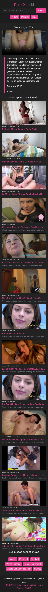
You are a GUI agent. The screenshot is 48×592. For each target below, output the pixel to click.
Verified (35, 559)
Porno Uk (23, 559)
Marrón (12, 559)
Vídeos (14, 17)
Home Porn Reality (33, 564)
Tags (34, 17)
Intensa (37, 569)
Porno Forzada (13, 564)
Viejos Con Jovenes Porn (19, 569)
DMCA (28, 588)
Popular (25, 17)
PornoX (24, 5)
